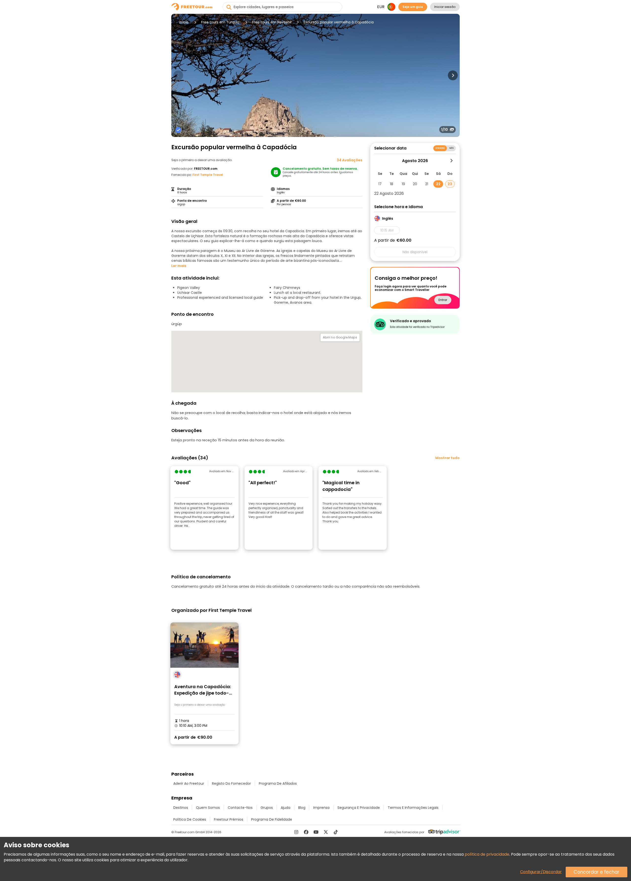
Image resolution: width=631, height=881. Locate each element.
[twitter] (326, 832)
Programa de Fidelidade (271, 819)
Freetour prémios (228, 819)
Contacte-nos (240, 807)
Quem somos (208, 807)
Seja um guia (413, 7)
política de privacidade (487, 854)
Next (453, 75)
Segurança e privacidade (358, 807)
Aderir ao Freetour (188, 783)
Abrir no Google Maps (340, 337)
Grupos (267, 807)
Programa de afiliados (278, 783)
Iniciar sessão (445, 7)
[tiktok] (336, 832)
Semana (440, 148)
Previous (178, 75)
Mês (451, 148)
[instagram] (296, 832)
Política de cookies (189, 819)
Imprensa (321, 807)
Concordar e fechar (596, 872)
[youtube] (316, 832)
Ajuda (285, 807)
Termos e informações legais (413, 807)
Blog (301, 807)
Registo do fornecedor (231, 783)
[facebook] (306, 832)
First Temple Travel (208, 175)
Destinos (180, 807)
